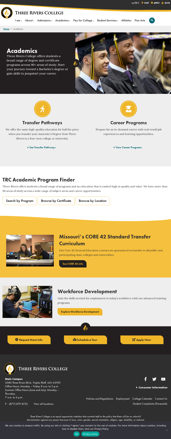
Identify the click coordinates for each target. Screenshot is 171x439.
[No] (166, 430)
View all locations (43, 404)
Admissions (44, 20)
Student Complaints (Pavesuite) (150, 403)
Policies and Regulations (99, 398)
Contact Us (161, 398)
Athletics (126, 20)
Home (6, 28)
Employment (123, 398)
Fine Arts (140, 20)
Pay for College (82, 20)
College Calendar (142, 398)
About (29, 20)
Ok (76, 434)
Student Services (107, 20)
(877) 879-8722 (18, 404)
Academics (62, 20)
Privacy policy (90, 434)
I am (17, 20)
